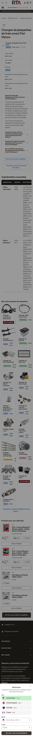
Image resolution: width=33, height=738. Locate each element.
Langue (3, 724)
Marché (3, 717)
